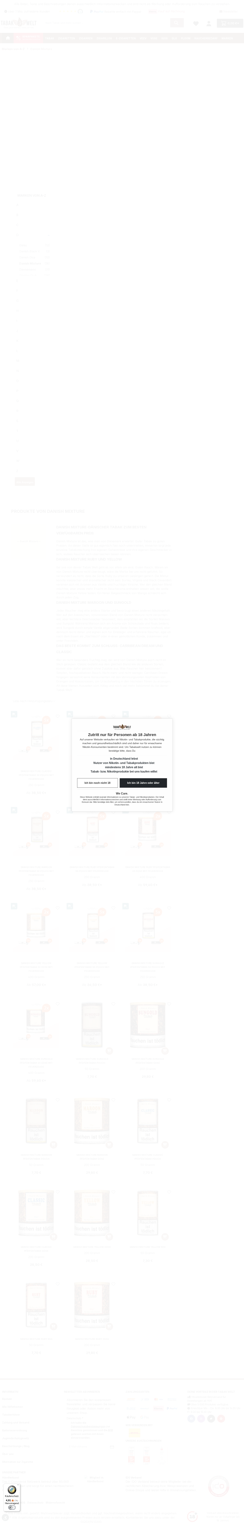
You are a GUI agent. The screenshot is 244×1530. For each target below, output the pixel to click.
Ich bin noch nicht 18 (97, 782)
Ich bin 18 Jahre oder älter (143, 782)
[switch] (12, 1507)
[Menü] (18, 1486)
